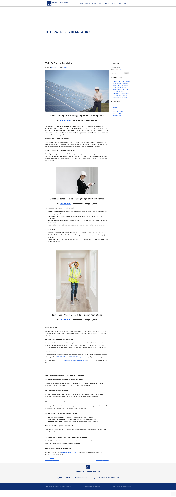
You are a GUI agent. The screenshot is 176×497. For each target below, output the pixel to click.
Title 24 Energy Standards (52, 460)
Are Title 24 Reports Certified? (120, 85)
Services (94, 3)
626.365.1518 (65, 120)
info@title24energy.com (68, 452)
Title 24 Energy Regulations (67, 360)
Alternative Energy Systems (60, 2)
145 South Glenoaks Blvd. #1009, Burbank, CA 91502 (107, 477)
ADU (114, 105)
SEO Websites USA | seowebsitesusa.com (123, 486)
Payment (114, 3)
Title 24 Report (117, 113)
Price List (107, 3)
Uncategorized (117, 115)
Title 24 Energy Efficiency (102, 460)
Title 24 (52, 458)
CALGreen (115, 107)
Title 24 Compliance (118, 111)
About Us (87, 3)
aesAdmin (64, 67)
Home (81, 3)
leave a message (82, 360)
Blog (120, 3)
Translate (119, 69)
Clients (101, 3)
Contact (126, 3)
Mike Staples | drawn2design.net (93, 486)
